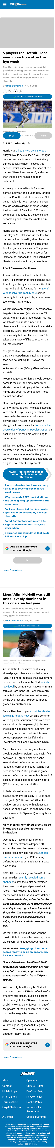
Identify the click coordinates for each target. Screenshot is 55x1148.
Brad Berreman (14, 85)
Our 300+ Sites (34, 1085)
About (5, 1080)
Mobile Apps (9, 1091)
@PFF (10, 351)
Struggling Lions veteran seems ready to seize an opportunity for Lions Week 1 (26, 952)
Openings (31, 1080)
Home (6, 570)
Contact (7, 1085)
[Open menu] (4, 4)
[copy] (21, 91)
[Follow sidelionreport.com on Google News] (47, 548)
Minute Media (17, 1124)
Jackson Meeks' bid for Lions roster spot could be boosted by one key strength (26, 512)
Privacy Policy (34, 1096)
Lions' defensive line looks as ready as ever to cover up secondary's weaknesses (27, 489)
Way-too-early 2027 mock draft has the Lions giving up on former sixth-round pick (27, 501)
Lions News (17, 570)
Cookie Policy (34, 1102)
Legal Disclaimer (12, 1107)
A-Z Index (7, 1116)
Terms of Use (10, 1102)
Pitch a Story (9, 1096)
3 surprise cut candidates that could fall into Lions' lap (27, 535)
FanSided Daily (35, 1091)
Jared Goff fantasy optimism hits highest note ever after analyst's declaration (25, 524)
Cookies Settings (36, 1116)
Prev (11, 135)
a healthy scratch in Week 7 (32, 150)
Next (43, 135)
